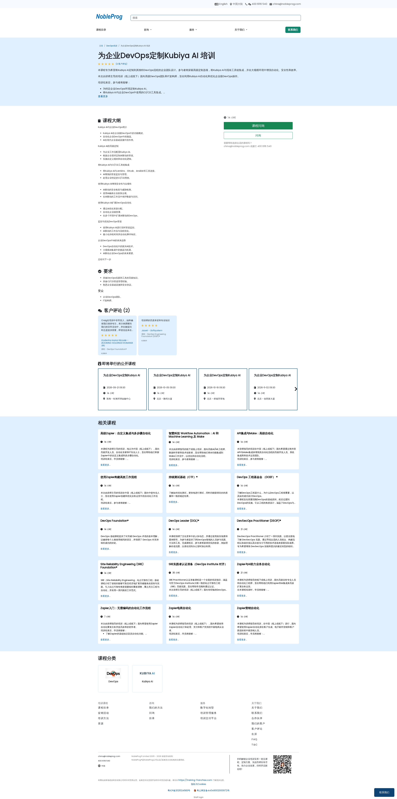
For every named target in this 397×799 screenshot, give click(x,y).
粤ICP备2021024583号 (179, 790)
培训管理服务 (208, 713)
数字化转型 (207, 707)
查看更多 (103, 96)
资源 (100, 723)
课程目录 (101, 30)
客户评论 (257, 729)
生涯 (254, 734)
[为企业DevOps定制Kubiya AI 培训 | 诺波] (112, 16)
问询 (258, 135)
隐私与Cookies (198, 784)
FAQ (254, 739)
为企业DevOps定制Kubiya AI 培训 (135, 45)
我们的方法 (156, 707)
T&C (255, 744)
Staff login (198, 797)
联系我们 (384, 792)
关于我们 (240, 30)
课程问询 (258, 126)
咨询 (146, 30)
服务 (192, 30)
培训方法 (103, 718)
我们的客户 (258, 723)
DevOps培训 (111, 45)
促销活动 (103, 713)
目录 (152, 718)
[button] (295, 389)
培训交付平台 (208, 718)
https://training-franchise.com (195, 780)
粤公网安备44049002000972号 (213, 790)
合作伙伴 (257, 718)
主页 (101, 45)
